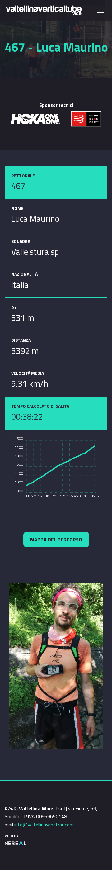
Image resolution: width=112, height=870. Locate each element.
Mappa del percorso (56, 539)
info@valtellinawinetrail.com (44, 824)
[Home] (43, 10)
